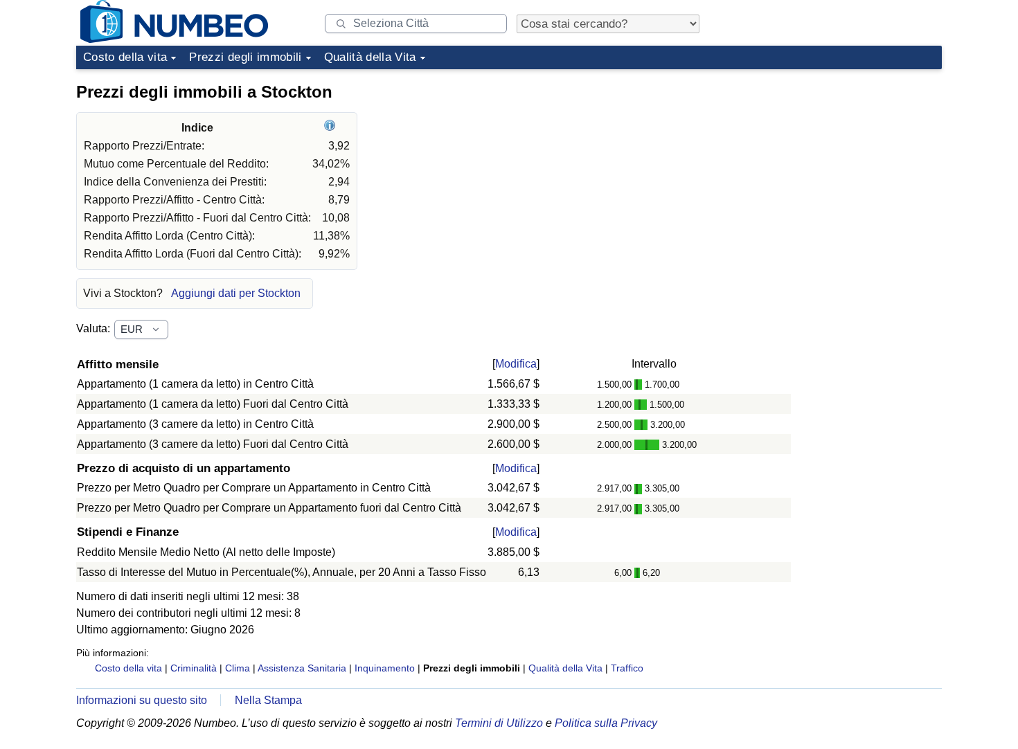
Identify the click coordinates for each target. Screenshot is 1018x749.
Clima (237, 668)
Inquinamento (385, 668)
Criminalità (193, 668)
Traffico (627, 668)
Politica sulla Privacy (606, 723)
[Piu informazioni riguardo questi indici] (331, 128)
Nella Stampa (268, 700)
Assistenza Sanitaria (302, 668)
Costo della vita (125, 57)
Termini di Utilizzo (499, 723)
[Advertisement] (838, 162)
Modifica (516, 364)
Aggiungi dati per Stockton (236, 293)
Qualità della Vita (370, 57)
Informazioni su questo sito (141, 700)
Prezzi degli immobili (245, 57)
